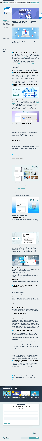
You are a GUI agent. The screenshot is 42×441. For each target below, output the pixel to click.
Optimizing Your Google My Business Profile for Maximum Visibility (6, 30)
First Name (5, 410)
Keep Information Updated (6, 31)
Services (28, 2)
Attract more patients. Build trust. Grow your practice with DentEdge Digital (6, 46)
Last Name (22, 410)
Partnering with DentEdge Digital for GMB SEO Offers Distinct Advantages (6, 48)
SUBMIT (7, 423)
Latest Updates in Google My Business (6, 44)
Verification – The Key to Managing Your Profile (5, 27)
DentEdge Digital (21, 440)
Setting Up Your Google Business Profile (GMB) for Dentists (6, 24)
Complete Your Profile (5, 28)
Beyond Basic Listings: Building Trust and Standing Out (6, 23)
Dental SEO (21, 2)
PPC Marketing (25, 2)
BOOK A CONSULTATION (35, 2)
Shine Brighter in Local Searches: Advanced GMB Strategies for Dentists (6, 38)
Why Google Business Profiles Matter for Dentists (6, 21)
